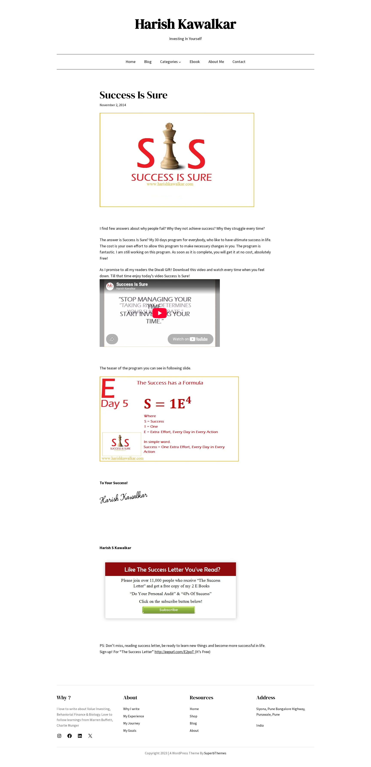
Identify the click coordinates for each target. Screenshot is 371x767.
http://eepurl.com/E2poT (175, 651)
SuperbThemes (215, 753)
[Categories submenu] (180, 62)
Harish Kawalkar (185, 23)
